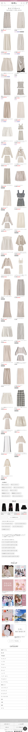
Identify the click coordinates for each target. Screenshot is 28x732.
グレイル (2, 5)
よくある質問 (21, 724)
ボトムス (5, 5)
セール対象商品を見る (14, 517)
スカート (8, 5)
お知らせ (7, 727)
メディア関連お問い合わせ (21, 727)
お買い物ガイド (7, 724)
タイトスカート (13, 5)
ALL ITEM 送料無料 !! (14, 0)
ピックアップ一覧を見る (14, 640)
